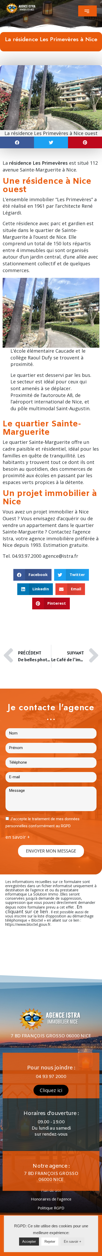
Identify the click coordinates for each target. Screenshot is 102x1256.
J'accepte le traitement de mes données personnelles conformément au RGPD (42, 823)
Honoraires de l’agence (51, 1199)
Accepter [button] (29, 1241)
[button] (87, 10)
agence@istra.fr (60, 556)
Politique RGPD (51, 1207)
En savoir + (72, 1241)
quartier (26, 375)
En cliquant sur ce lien (43, 909)
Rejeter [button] (49, 1241)
